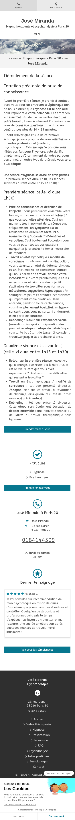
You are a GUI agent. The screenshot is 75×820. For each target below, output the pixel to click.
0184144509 (38, 540)
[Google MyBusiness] (37, 693)
